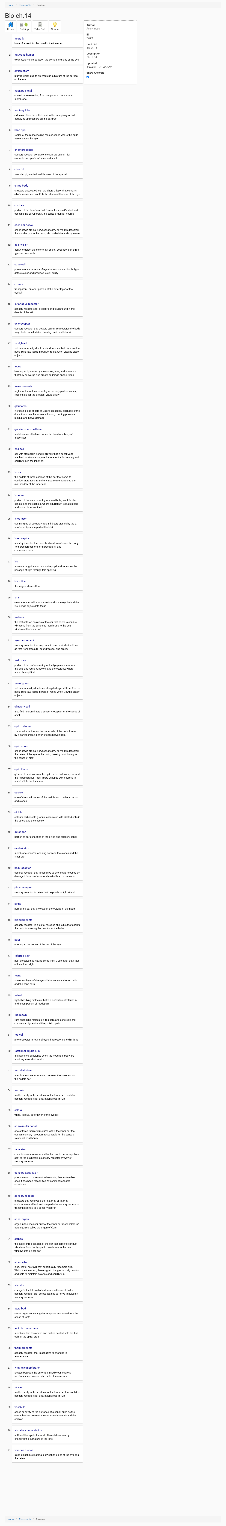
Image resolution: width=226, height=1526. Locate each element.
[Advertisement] (112, 118)
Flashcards (25, 5)
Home (11, 5)
